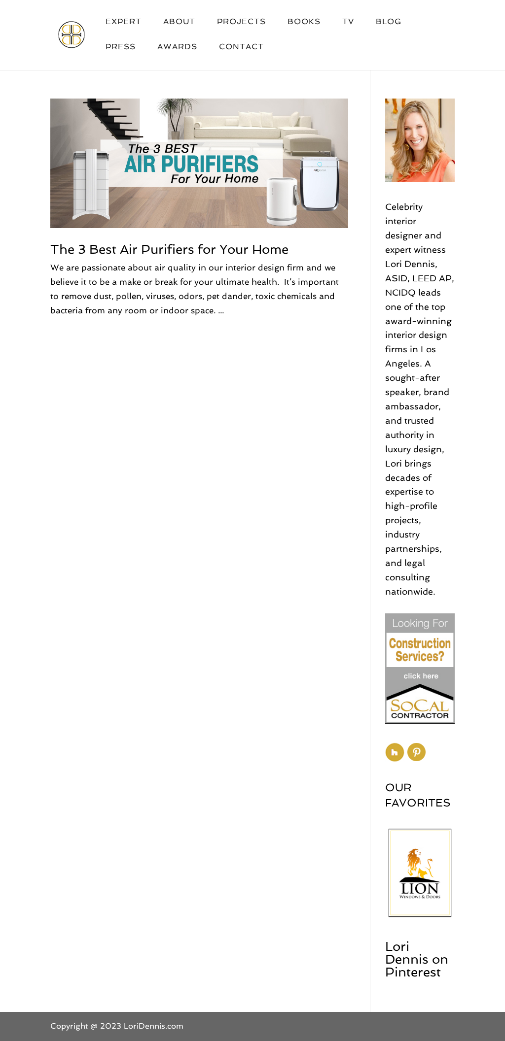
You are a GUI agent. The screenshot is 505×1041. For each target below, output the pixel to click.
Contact (241, 47)
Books (304, 22)
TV (348, 22)
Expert (124, 22)
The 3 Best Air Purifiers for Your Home (169, 249)
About (179, 22)
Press (121, 47)
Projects (241, 22)
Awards (177, 47)
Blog (388, 22)
